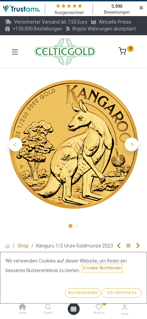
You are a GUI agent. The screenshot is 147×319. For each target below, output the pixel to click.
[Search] (48, 307)
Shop (23, 245)
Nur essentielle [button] (82, 292)
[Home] (22, 307)
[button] (15, 144)
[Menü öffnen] (73, 309)
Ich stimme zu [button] (121, 292)
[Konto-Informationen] (124, 307)
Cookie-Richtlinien (102, 268)
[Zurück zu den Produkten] (128, 246)
